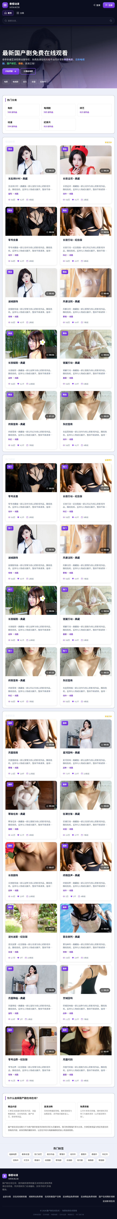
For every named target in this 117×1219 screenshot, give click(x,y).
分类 (22, 13)
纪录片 (43, 81)
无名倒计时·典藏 (18, 178)
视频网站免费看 (36, 1196)
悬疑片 (94, 1154)
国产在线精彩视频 (107, 1196)
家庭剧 (101, 1160)
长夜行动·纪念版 (72, 240)
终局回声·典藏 (71, 875)
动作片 (73, 1154)
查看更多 (108, 142)
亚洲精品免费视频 (71, 1196)
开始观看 (9, 71)
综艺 (25, 81)
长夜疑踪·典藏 (16, 362)
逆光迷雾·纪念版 (18, 936)
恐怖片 (16, 1160)
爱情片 (62, 1154)
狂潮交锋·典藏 (71, 814)
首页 (10, 13)
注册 (110, 5)
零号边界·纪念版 (18, 1059)
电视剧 (15, 81)
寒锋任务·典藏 (16, 814)
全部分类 (7, 1196)
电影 (6, 81)
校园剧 (48, 1160)
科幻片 (105, 1154)
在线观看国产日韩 (53, 1196)
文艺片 (26, 1160)
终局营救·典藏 (16, 424)
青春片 (37, 1160)
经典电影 (13, 1154)
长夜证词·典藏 (71, 178)
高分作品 (50, 1154)
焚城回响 (68, 998)
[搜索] (111, 20)
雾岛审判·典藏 (71, 936)
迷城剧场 (13, 301)
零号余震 (13, 240)
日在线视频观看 (20, 1196)
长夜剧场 (13, 875)
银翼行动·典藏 (71, 362)
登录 (98, 5)
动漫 (33, 81)
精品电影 (29, 71)
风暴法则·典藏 (71, 301)
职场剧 (58, 1160)
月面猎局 (13, 752)
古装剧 (69, 1160)
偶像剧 (90, 1160)
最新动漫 (25, 1154)
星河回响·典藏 (71, 752)
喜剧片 (83, 1154)
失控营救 (68, 424)
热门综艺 (38, 1154)
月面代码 (68, 1059)
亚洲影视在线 (109, 1201)
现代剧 (80, 1160)
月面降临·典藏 (16, 998)
